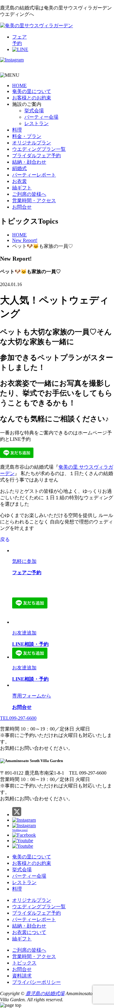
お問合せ (22, 207)
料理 (17, 129)
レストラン (36, 123)
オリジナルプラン (31, 142)
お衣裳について (29, 932)
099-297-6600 (18, 718)
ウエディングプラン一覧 (39, 149)
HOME (19, 85)
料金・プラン (26, 136)
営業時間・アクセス (34, 200)
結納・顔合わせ (29, 162)
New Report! (24, 240)
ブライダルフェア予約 (36, 155)
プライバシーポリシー (36, 982)
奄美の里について (31, 91)
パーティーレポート (34, 174)
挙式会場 (34, 110)
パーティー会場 (41, 117)
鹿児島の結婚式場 (45, 993)
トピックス (24, 962)
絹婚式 (19, 168)
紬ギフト (22, 187)
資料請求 (22, 975)
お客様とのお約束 (31, 97)
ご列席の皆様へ (29, 194)
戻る (5, 539)
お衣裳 (19, 181)
